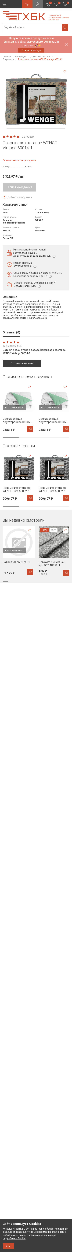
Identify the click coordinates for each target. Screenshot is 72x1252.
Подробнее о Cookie (14, 1238)
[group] (18, 407)
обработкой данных (56, 1228)
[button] (45, 554)
